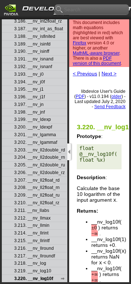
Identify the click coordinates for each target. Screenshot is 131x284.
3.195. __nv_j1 (29, 89)
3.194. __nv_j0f (29, 82)
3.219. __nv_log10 (32, 271)
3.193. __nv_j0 (29, 74)
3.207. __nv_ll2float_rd (37, 180)
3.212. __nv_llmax (32, 218)
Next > (109, 73)
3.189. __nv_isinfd (32, 44)
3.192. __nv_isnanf (33, 66)
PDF (80, 96)
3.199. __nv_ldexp (32, 119)
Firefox (79, 43)
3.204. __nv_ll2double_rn (39, 157)
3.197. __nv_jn (29, 104)
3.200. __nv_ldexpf (33, 127)
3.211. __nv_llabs (31, 210)
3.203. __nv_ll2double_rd (39, 150)
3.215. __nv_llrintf (31, 240)
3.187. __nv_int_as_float (38, 29)
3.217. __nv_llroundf (34, 256)
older (116, 96)
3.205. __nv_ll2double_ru (39, 165)
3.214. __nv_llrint (31, 233)
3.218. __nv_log (30, 263)
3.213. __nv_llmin (31, 225)
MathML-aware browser (96, 53)
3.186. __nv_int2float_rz (38, 21)
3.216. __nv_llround (34, 248)
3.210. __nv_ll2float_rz (36, 203)
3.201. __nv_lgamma (35, 135)
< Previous (85, 73)
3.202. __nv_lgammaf (35, 142)
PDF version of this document (97, 61)
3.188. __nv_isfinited (34, 36)
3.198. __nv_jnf (29, 112)
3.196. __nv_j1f (29, 97)
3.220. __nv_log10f (33, 278)
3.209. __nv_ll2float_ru (37, 195)
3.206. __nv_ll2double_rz (39, 172)
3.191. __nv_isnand (33, 59)
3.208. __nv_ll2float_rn (37, 187)
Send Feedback (110, 106)
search (59, 9)
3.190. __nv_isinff (31, 51)
